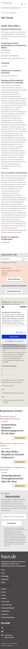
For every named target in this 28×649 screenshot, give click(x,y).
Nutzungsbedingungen (8, 608)
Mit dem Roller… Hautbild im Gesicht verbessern (12, 454)
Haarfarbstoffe (5, 242)
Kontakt (4, 598)
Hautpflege (4, 421)
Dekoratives (5, 579)
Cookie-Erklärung (6, 605)
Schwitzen (4, 472)
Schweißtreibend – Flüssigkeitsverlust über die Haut (12, 478)
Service (4, 592)
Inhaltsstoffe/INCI (7, 586)
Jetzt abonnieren (14, 291)
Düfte (3, 582)
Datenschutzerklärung (8, 617)
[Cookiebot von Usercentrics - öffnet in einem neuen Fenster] (20, 307)
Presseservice (6, 611)
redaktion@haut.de (9, 631)
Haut (3, 570)
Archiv (3, 595)
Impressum (5, 614)
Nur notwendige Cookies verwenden (14, 341)
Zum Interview (14, 279)
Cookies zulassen (14, 336)
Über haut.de (5, 601)
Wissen (4, 589)
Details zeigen (19, 332)
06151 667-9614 (9, 628)
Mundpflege (5, 576)
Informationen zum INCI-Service (8, 262)
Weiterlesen (20, 438)
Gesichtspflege (5, 448)
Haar (3, 573)
